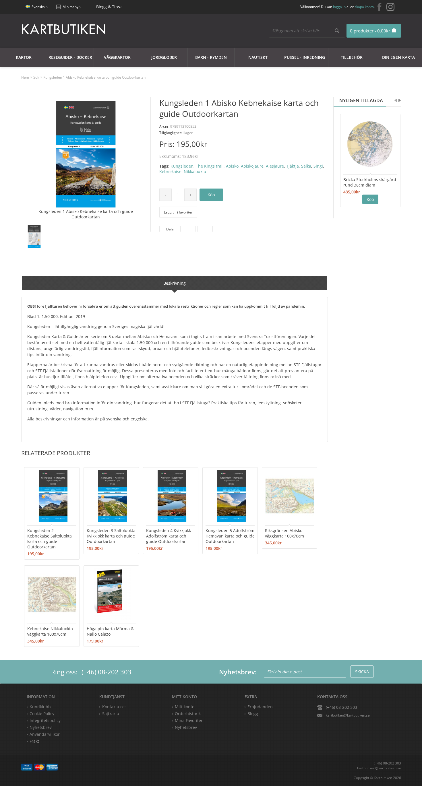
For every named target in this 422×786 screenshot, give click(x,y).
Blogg (252, 713)
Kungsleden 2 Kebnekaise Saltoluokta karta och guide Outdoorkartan (49, 539)
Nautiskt (258, 57)
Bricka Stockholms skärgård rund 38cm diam (369, 182)
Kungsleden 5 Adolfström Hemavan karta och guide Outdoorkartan (230, 536)
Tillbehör (352, 57)
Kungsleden (182, 166)
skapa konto (364, 6)
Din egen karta (398, 57)
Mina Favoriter (189, 720)
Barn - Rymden (211, 57)
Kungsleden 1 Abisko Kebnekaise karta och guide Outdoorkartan (94, 77)
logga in (339, 6)
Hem (25, 77)
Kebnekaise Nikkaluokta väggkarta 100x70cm (50, 631)
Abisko (232, 166)
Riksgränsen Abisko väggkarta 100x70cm (284, 533)
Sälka (306, 166)
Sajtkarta (110, 713)
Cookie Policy (42, 713)
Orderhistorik (188, 713)
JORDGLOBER (164, 57)
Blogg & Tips (108, 6)
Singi (318, 166)
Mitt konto (184, 706)
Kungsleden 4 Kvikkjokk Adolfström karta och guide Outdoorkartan (168, 536)
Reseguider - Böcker (70, 57)
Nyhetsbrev (186, 727)
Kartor (24, 57)
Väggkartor (117, 57)
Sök (36, 77)
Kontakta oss (114, 706)
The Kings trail (210, 166)
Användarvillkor (45, 734)
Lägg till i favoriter (178, 212)
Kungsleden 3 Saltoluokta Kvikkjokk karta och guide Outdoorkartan (111, 536)
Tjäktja (292, 166)
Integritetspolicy (45, 720)
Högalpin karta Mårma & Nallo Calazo (110, 631)
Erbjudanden (260, 706)
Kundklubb (40, 706)
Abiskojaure (252, 166)
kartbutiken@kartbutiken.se (348, 715)
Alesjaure (275, 166)
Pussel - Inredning (304, 57)
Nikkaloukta (195, 171)
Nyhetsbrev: (238, 671)
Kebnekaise (170, 171)
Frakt (34, 741)
